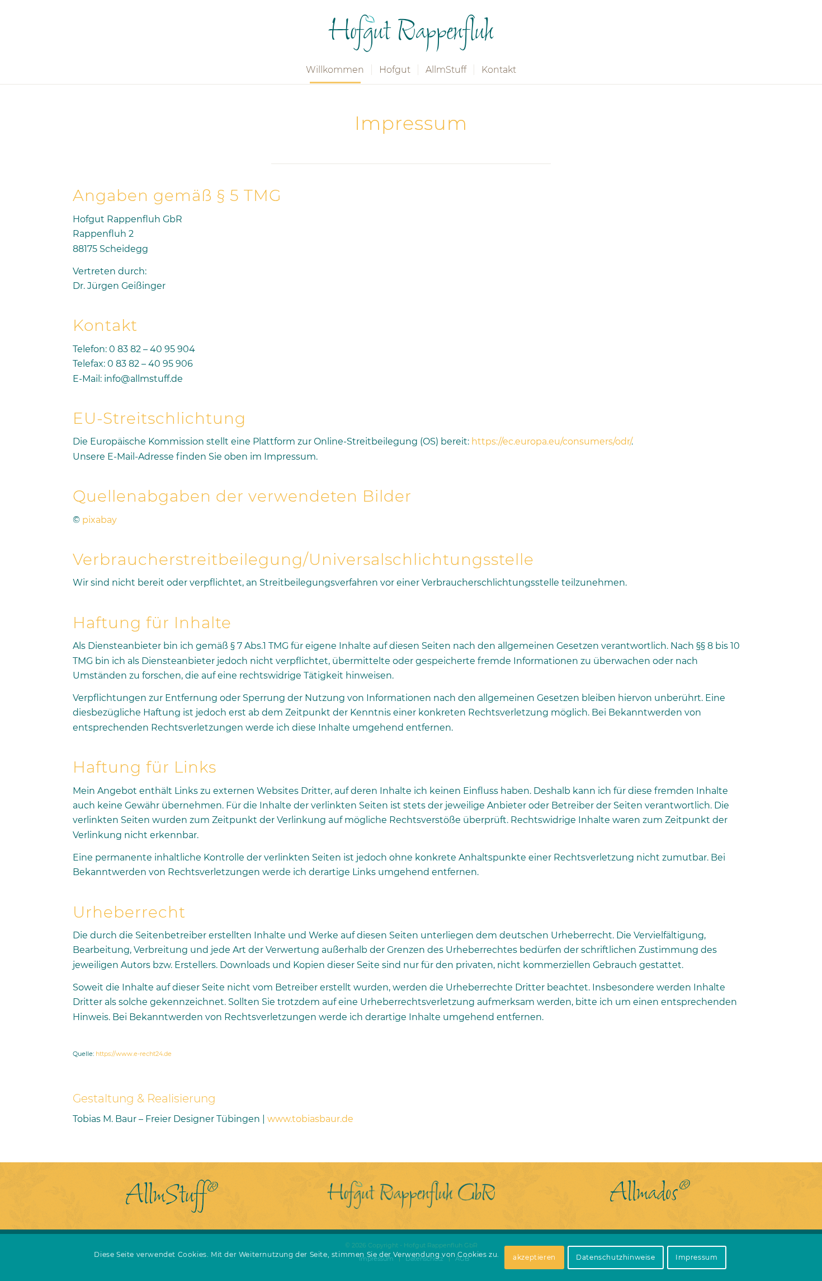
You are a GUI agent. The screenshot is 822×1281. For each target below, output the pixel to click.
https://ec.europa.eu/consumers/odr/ (551, 441)
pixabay (99, 520)
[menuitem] (335, 69)
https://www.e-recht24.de (134, 1054)
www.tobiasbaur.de (310, 1119)
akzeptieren (534, 1257)
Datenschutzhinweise (615, 1257)
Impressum (696, 1257)
